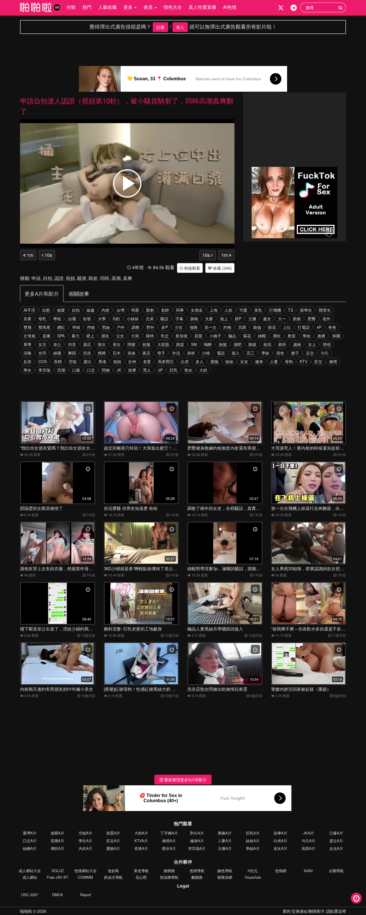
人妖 (228, 310)
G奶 (116, 318)
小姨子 (215, 336)
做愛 (61, 310)
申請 (36, 278)
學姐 (307, 336)
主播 (252, 318)
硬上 (90, 336)
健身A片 (197, 840)
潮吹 (277, 336)
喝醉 (208, 344)
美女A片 (280, 848)
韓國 (336, 336)
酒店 (87, 344)
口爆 (76, 370)
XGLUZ (57, 870)
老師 (165, 310)
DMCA (57, 894)
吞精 (58, 361)
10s (47, 255)
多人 (200, 361)
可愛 (243, 310)
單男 (27, 344)
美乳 (258, 310)
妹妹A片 (253, 840)
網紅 (61, 327)
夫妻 (209, 318)
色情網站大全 (85, 870)
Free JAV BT (57, 877)
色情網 (280, 870)
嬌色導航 (224, 870)
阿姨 (106, 370)
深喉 (27, 353)
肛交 (318, 361)
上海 (214, 310)
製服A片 (225, 833)
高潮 (116, 278)
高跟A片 (308, 848)
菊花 (247, 336)
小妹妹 (133, 318)
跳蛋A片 (113, 833)
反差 (27, 361)
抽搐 (223, 344)
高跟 (242, 327)
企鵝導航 (336, 870)
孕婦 (76, 327)
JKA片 (308, 833)
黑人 (147, 370)
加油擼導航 (169, 877)
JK (119, 370)
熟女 (188, 370)
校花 (267, 344)
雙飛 (27, 327)
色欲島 (113, 870)
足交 (310, 353)
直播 (46, 336)
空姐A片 (85, 833)
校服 (146, 344)
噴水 (102, 344)
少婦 (206, 353)
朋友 (105, 336)
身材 (191, 353)
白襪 (72, 318)
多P (164, 327)
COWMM (85, 877)
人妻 (274, 361)
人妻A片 (225, 840)
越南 (297, 344)
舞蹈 (72, 353)
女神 (132, 361)
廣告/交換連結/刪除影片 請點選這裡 (314, 911)
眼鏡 (252, 344)
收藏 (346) (222, 268)
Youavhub (252, 877)
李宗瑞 (44, 370)
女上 (312, 344)
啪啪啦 (26, 911)
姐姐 (117, 361)
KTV (303, 361)
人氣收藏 (107, 7)
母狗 (289, 361)
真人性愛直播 (202, 7)
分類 (70, 7)
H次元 (253, 870)
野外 (150, 327)
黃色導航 (141, 870)
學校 (57, 318)
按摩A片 (280, 833)
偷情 (333, 361)
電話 (221, 353)
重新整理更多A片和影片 (185, 779)
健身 (259, 361)
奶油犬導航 (113, 877)
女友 (244, 361)
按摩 (132, 370)
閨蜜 (132, 344)
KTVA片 (141, 840)
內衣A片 (85, 848)
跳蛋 (180, 344)
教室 (292, 336)
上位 (287, 327)
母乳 (42, 318)
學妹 (265, 353)
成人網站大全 (30, 870)
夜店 (146, 353)
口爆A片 (336, 833)
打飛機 (275, 310)
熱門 (87, 7)
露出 (87, 361)
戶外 (121, 327)
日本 (117, 353)
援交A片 (336, 840)
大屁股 (163, 344)
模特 (150, 336)
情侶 (327, 344)
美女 (117, 344)
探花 (272, 327)
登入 (180, 27)
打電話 (304, 327)
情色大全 (173, 7)
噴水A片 (169, 848)
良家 (27, 318)
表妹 (132, 353)
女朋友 (197, 310)
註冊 (160, 27)
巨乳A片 (253, 833)
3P (160, 370)
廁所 (282, 344)
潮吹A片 (57, 848)
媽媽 (102, 353)
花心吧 (141, 877)
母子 (161, 353)
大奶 (203, 370)
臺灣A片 (30, 833)
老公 (57, 344)
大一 (282, 318)
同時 (104, 278)
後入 (236, 353)
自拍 (47, 278)
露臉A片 (113, 848)
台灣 (120, 310)
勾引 (325, 353)
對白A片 (197, 833)
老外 (327, 318)
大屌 (135, 336)
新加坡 (182, 336)
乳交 (165, 336)
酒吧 (238, 344)
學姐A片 (253, 848)
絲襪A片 (30, 848)
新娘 (297, 318)
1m (29, 255)
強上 (224, 318)
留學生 (306, 310)
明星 (135, 310)
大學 (102, 318)
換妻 (321, 336)
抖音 (72, 344)
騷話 (164, 318)
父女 (120, 336)
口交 (91, 370)
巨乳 (174, 370)
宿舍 (280, 353)
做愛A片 (57, 833)
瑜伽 (257, 327)
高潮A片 (57, 840)
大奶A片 (141, 833)
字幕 (179, 318)
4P (319, 327)
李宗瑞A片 (197, 848)
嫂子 (295, 353)
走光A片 (336, 848)
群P (238, 318)
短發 (87, 318)
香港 (102, 361)
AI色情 (229, 7)
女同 (42, 353)
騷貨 (81, 278)
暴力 (75, 336)
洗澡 (87, 353)
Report (85, 894)
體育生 (325, 310)
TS (290, 310)
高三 (250, 353)
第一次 (210, 327)
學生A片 (85, 840)
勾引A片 (308, 840)
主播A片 (225, 848)
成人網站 (29, 877)
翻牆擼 (196, 877)
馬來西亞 (166, 361)
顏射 (150, 310)
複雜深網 (224, 877)
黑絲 (106, 327)
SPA (61, 336)
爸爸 (332, 327)
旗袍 (194, 318)
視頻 (70, 278)
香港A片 (141, 848)
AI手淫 (29, 310)
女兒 (42, 344)
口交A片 (30, 840)
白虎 (185, 361)
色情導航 (197, 870)
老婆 (147, 361)
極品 (232, 336)
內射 (106, 310)
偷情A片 (169, 840)
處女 (267, 318)
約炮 (227, 327)
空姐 (73, 361)
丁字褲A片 (169, 833)
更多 (129, 7)
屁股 (198, 336)
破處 (91, 310)
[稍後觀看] (356, 898)
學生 (27, 370)
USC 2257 (29, 894)
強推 (194, 327)
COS (42, 361)
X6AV (308, 870)
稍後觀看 (191, 268)
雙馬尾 (44, 327)
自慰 (46, 310)
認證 (58, 278)
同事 (180, 310)
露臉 (214, 361)
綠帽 (262, 336)
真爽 (127, 278)
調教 (136, 327)
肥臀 (312, 318)
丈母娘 (29, 336)
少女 (179, 327)
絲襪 (57, 353)
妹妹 (229, 361)
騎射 (93, 278)
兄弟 (150, 318)
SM (194, 344)
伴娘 (91, 327)
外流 (176, 353)
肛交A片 (113, 840)
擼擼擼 (169, 870)
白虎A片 (280, 840)
